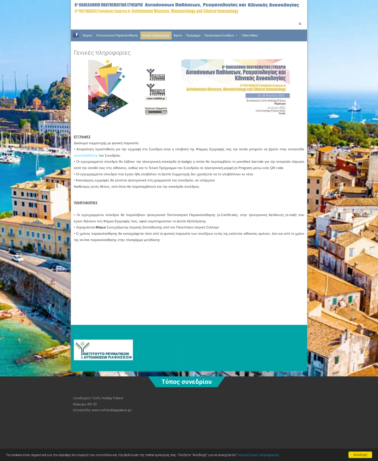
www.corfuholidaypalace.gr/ (112, 410)
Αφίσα (178, 35)
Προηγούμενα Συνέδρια (219, 35)
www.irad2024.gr (86, 155)
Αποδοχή (360, 455)
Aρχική (87, 35)
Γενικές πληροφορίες (156, 35)
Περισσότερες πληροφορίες (257, 455)
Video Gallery (250, 35)
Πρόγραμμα (193, 35)
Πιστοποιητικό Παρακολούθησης (117, 35)
